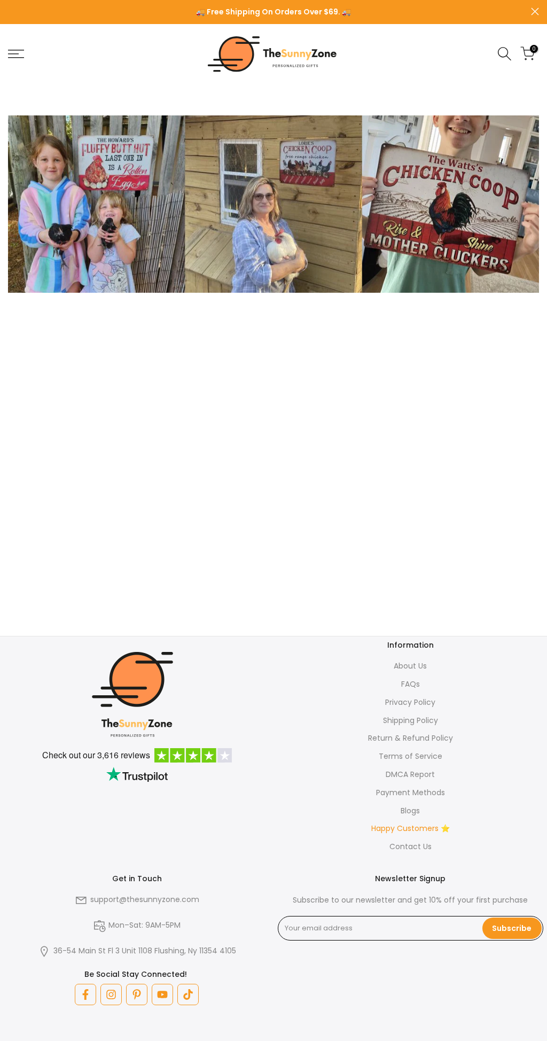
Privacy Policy (410, 702)
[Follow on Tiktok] (188, 994)
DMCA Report (410, 774)
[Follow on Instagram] (111, 994)
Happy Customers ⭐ (410, 828)
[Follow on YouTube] (162, 994)
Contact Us (410, 846)
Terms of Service (410, 756)
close (12, 11)
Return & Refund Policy (410, 738)
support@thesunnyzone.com (144, 899)
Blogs (410, 810)
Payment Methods (410, 792)
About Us (410, 666)
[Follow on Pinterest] (136, 994)
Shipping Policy (410, 720)
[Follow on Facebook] (85, 994)
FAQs (410, 684)
